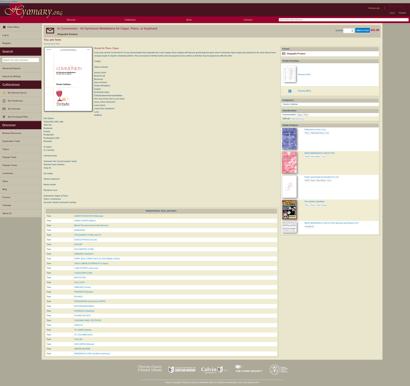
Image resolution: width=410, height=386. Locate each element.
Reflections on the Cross (315, 129)
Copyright (176, 382)
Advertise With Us (208, 382)
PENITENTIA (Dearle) (83, 292)
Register (402, 13)
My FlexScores (15, 101)
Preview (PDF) (304, 74)
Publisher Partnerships (227, 382)
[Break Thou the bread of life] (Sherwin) (91, 225)
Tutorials (6, 205)
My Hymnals (14, 109)
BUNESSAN (79, 230)
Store (189, 19)
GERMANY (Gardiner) (84, 254)
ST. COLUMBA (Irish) (83, 335)
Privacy (185, 382)
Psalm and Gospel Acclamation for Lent (321, 177)
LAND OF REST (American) (86, 268)
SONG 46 (78, 325)
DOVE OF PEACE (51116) (85, 240)
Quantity (339, 30)
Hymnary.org (49, 44)
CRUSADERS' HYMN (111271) (87, 235)
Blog (4, 189)
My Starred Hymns (17, 93)
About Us (7, 213)
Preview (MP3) (304, 91)
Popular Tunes (9, 165)
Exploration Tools (11, 141)
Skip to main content (9, 1)
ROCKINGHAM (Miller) (84, 306)
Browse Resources (11, 133)
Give (241, 382)
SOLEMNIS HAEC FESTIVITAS (87, 320)
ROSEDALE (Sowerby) (84, 311)
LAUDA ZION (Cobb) (83, 273)
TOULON (78, 339)
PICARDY (78, 297)
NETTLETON (80, 277)
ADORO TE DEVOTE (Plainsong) (88, 216)
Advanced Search (11, 68)
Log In (5, 35)
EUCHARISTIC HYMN (84, 249)
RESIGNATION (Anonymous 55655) (90, 301)
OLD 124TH (79, 282)
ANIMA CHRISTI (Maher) (85, 221)
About (167, 382)
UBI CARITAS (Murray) (84, 344)
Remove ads (374, 8)
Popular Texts (9, 157)
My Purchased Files (18, 117)
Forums (6, 197)
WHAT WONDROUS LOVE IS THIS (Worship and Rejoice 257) (331, 223)
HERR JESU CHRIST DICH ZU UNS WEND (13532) (97, 259)
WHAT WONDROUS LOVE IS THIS (319, 153)
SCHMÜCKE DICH (82, 315)
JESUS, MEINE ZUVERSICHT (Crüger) (91, 263)
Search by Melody (11, 76)
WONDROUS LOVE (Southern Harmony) (92, 353)
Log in (392, 13)
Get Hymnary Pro (251, 382)
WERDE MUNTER (82, 349)
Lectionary (7, 173)
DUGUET (78, 244)
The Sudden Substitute (314, 201)
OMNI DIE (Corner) (82, 287)
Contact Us (194, 382)
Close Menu (13, 27)
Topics (5, 149)
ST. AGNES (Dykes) (82, 330)
